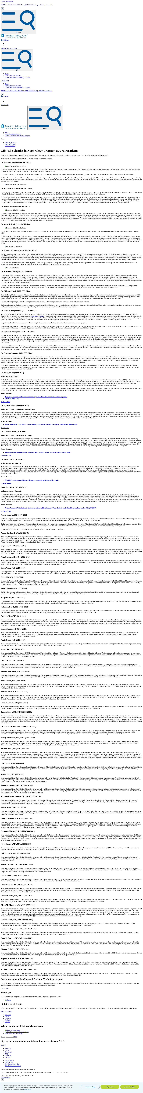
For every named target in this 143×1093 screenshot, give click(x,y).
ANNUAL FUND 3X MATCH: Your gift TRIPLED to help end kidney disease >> (26, 5)
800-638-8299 (5, 1077)
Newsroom (8, 1052)
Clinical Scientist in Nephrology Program (17, 77)
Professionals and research (13, 75)
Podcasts (7, 1057)
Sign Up (3, 1045)
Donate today (13, 48)
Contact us (8, 1055)
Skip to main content (7, 1)
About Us (8, 1048)
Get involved (5, 48)
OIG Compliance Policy (12, 1064)
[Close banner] (2, 8)
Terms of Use (9, 1062)
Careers (7, 1050)
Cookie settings (90, 1087)
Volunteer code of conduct (13, 1066)
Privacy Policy (9, 1060)
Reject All (110, 1087)
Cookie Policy (27, 1089)
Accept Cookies (129, 1087)
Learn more (4, 988)
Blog (6, 1054)
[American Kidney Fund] (14, 38)
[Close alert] (2, 1079)
